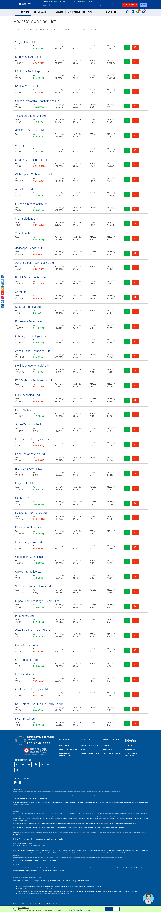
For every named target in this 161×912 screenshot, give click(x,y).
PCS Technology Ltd (27, 395)
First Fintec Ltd (24, 615)
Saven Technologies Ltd (29, 424)
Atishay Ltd (22, 145)
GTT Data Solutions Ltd (29, 130)
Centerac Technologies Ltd (31, 689)
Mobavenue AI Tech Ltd (29, 56)
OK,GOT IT (109, 909)
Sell (135, 47)
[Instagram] (48, 764)
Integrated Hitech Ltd (28, 674)
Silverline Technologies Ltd (31, 204)
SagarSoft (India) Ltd (28, 306)
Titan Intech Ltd (24, 233)
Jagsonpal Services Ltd (29, 248)
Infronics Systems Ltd (28, 542)
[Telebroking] (127, 12)
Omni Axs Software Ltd (29, 645)
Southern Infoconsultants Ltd (33, 586)
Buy (126, 47)
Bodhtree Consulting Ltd (30, 453)
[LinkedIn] (29, 764)
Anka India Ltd (24, 189)
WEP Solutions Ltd (26, 218)
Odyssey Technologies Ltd (31, 336)
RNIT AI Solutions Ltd (28, 86)
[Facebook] (16, 764)
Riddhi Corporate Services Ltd (33, 277)
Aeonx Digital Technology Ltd (33, 351)
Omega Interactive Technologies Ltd (37, 101)
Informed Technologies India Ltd (34, 439)
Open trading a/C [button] (130, 5)
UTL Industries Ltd (26, 659)
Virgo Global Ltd (25, 42)
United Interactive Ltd (28, 571)
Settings (88, 910)
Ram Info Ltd (23, 409)
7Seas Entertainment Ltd (30, 115)
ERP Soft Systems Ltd (28, 468)
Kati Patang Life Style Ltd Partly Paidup (39, 704)
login (143, 5)
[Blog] (35, 764)
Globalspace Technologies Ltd (33, 174)
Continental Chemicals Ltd (31, 556)
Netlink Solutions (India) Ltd (32, 365)
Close (116, 909)
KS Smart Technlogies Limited (33, 71)
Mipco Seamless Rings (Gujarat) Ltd (37, 601)
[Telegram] (16, 770)
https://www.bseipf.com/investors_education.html (25, 872)
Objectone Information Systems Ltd (36, 630)
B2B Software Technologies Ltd (34, 380)
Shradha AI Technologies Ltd (32, 159)
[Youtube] (41, 764)
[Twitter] (23, 764)
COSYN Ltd (22, 498)
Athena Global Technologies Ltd (34, 262)
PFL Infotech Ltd (25, 718)
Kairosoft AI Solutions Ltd (30, 527)
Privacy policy (78, 910)
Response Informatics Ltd (31, 512)
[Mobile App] (132, 12)
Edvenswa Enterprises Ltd (31, 321)
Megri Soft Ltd (24, 483)
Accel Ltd (21, 292)
